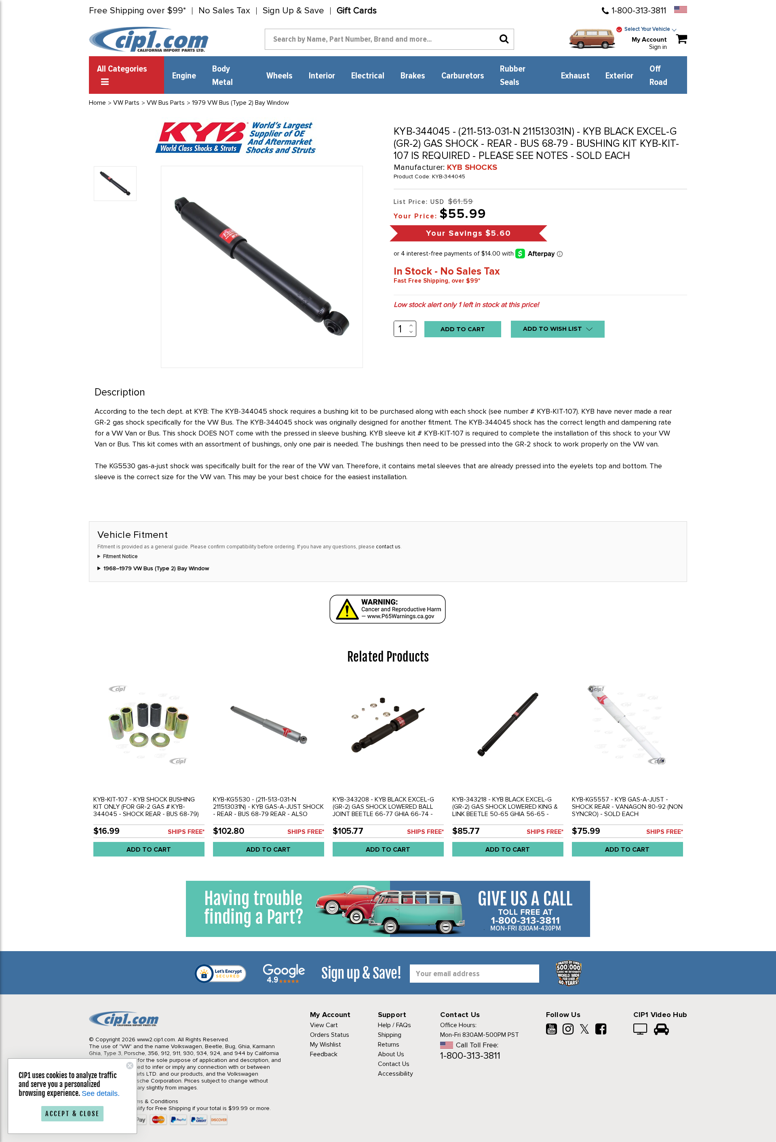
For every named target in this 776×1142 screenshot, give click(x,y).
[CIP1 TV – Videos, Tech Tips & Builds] (640, 1030)
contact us (388, 547)
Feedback (323, 1054)
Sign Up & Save (293, 11)
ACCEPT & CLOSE (73, 1114)
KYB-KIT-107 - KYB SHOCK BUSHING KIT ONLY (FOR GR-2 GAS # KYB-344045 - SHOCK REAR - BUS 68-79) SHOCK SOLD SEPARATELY (146, 810)
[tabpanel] (149, 771)
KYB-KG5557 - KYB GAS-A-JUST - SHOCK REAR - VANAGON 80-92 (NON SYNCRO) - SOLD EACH (627, 806)
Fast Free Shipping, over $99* (437, 280)
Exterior (619, 76)
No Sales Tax (224, 11)
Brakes (413, 76)
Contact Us (393, 1064)
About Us (391, 1054)
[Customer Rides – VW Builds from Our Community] (661, 1030)
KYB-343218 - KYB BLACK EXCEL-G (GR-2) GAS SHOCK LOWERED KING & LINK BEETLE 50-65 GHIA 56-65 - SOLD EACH (505, 810)
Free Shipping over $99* (137, 11)
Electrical (367, 76)
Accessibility (395, 1074)
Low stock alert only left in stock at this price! (466, 304)
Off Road (658, 76)
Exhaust (575, 76)
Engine (184, 76)
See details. (101, 1093)
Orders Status (329, 1035)
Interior (322, 76)
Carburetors (462, 76)
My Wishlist (325, 1044)
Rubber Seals (512, 76)
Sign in (658, 47)
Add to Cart (149, 850)
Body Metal (222, 76)
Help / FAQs (394, 1025)
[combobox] (389, 39)
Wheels (279, 76)
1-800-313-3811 (639, 10)
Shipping (389, 1035)
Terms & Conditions (153, 1101)
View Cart (324, 1025)
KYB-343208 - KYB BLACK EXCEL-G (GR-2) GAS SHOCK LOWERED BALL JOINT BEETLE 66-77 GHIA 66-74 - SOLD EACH (383, 810)
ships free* (186, 832)
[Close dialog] (130, 1066)
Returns (388, 1044)
